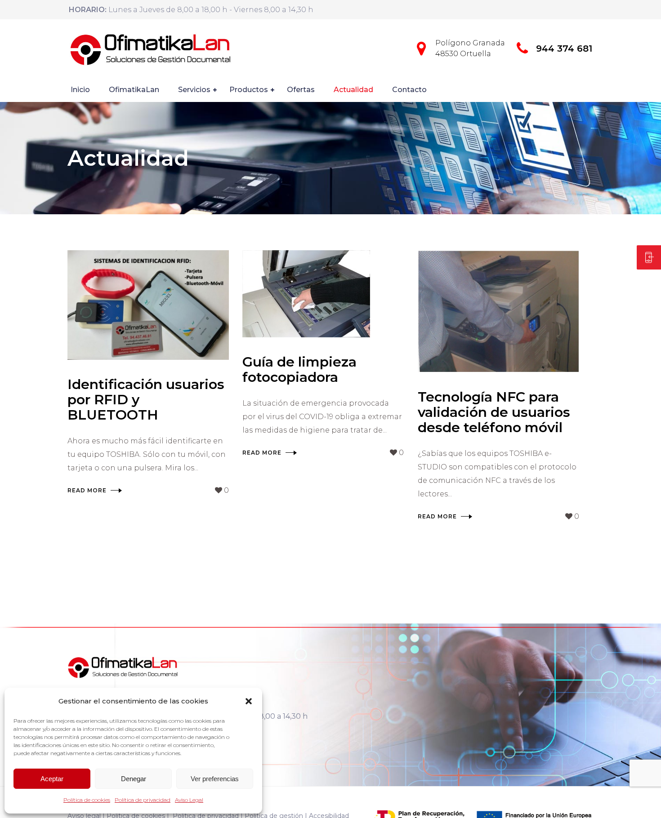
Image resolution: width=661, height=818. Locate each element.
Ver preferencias (215, 779)
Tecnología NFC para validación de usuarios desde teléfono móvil (494, 412)
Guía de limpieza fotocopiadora (299, 369)
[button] (248, 701)
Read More (87, 490)
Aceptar (51, 779)
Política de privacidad (142, 799)
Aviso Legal (189, 799)
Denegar (133, 779)
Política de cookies (86, 799)
